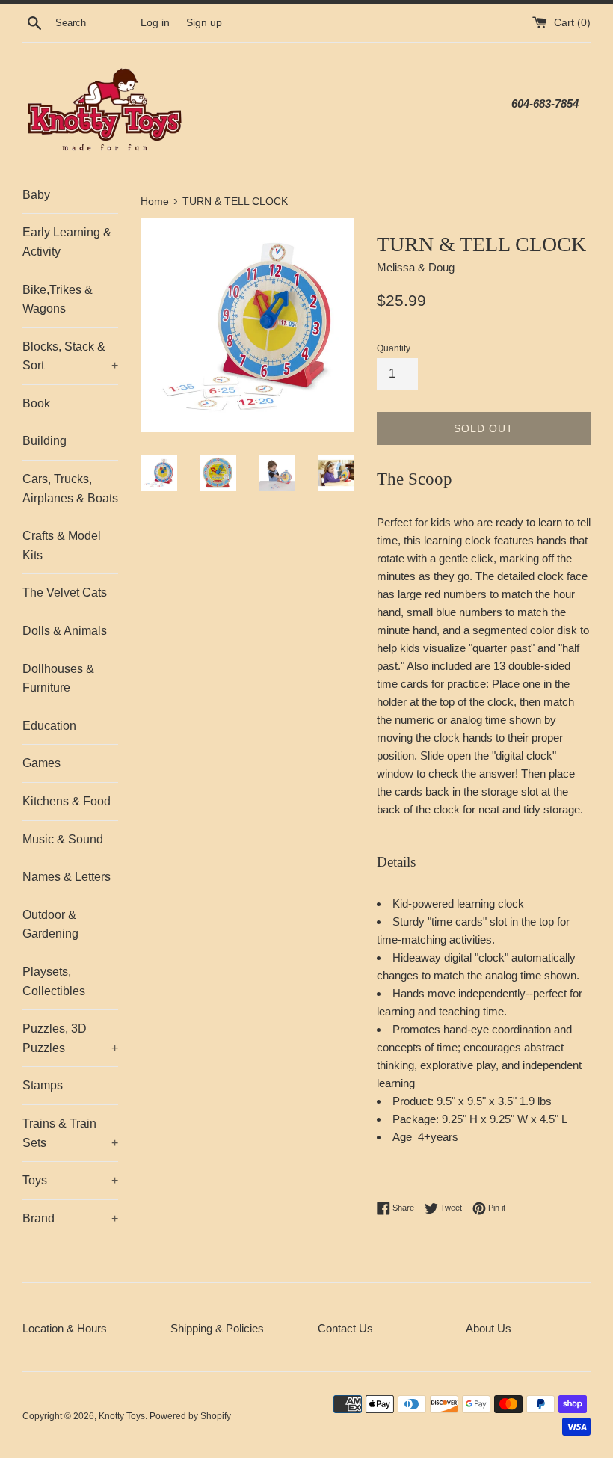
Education (49, 725)
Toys (70, 1180)
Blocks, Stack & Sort (70, 356)
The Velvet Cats (64, 592)
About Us (488, 1328)
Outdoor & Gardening (50, 924)
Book (36, 403)
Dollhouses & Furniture (58, 678)
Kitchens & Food (66, 801)
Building (44, 440)
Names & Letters (66, 876)
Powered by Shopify (190, 1416)
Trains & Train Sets (70, 1133)
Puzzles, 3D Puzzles (70, 1038)
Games (41, 763)
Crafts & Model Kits (61, 545)
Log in (155, 22)
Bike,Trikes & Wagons (57, 299)
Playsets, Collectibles (53, 981)
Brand (70, 1218)
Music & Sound (62, 839)
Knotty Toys (122, 1416)
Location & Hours (64, 1328)
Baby (36, 194)
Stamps (42, 1085)
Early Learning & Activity (66, 242)
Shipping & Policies (217, 1328)
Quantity (393, 348)
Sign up (204, 22)
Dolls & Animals (64, 630)
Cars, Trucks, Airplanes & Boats (70, 489)
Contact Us (345, 1328)
